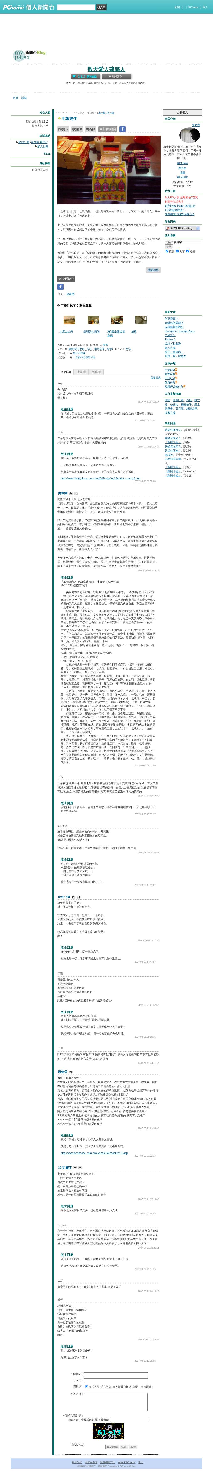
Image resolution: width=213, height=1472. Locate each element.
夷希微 (70, 294)
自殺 (189, 400)
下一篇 (110, 112)
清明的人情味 (91, 331)
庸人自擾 (170, 347)
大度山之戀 (66, 331)
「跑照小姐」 (173, 442)
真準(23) (170, 374)
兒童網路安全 (107, 1462)
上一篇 (101, 112)
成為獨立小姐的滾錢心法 (179, 214)
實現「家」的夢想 (175, 356)
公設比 (174, 404)
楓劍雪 (63, 1071)
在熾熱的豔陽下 (174, 322)
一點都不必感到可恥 (84, 357)
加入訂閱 (42, 146)
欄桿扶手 (186, 404)
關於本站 (182, 163)
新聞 (177, 7)
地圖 (182, 172)
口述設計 (170, 335)
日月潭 (180, 408)
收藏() (96, 371)
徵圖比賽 (178, 400)
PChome (193, 7)
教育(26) (170, 382)
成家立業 (170, 412)
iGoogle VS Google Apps (180, 331)
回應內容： (77, 1394)
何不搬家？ (171, 318)
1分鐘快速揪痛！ (175, 210)
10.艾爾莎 (65, 1167)
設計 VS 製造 (173, 343)
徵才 (140, 1462)
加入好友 (182, 177)
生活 (128, 348)
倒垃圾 (169, 454)
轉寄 (105, 344)
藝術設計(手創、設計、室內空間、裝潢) (91, 348)
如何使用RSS (39, 142)
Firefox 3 (170, 339)
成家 (134, 331)
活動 (24, 97)
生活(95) (170, 369)
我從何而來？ (173, 429)
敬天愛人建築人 (106, 69)
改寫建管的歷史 (174, 327)
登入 (205, 7)
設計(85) (170, 378)
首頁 (15, 97)
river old (64, 897)
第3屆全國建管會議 (116, 333)
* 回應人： (77, 1374)
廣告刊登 (77, 1462)
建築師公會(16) (174, 386)
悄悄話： (78, 1386)
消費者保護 (91, 1462)
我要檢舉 (153, 269)
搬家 (167, 400)
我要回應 (156, 377)
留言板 (182, 167)
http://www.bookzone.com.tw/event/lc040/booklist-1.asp (94, 1153)
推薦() (81, 371)
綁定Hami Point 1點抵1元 (180, 205)
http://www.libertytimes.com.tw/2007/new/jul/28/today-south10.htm (100, 478)
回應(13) (66, 372)
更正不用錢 (79, 353)
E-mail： (79, 1380)
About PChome (126, 1462)
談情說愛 (191, 408)
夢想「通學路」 (174, 352)
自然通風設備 (173, 458)
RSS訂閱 (23, 142)
